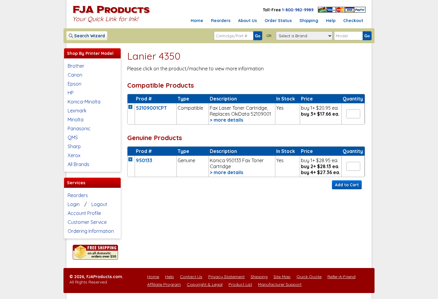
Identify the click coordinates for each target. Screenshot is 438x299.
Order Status (278, 20)
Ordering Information (91, 231)
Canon (75, 75)
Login (74, 204)
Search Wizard (89, 35)
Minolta (75, 120)
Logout (99, 204)
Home (197, 20)
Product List (240, 284)
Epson (74, 84)
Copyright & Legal (205, 284)
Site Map (282, 276)
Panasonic (79, 128)
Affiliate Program (164, 284)
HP (71, 93)
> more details (226, 120)
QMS (73, 137)
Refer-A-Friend (341, 276)
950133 (144, 160)
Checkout (353, 20)
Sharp (74, 146)
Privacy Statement (226, 276)
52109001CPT (151, 108)
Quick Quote (308, 276)
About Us (247, 20)
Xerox (74, 155)
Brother (76, 66)
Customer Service (87, 222)
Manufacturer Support (280, 284)
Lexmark (77, 111)
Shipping (308, 20)
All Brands (78, 164)
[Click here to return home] (111, 13)
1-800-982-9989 (297, 10)
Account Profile (84, 213)
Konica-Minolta (84, 102)
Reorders (220, 20)
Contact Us (191, 276)
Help (331, 20)
